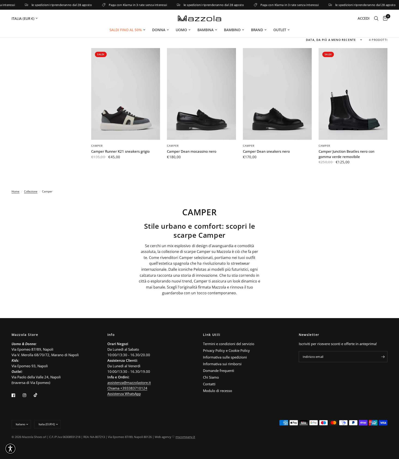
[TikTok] (39, 395)
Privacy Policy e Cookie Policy (226, 350)
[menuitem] (127, 30)
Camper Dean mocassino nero (191, 151)
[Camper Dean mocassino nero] (201, 94)
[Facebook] (17, 395)
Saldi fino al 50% (125, 29)
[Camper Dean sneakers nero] (277, 94)
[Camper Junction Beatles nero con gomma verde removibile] (353, 94)
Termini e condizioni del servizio (228, 343)
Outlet (279, 29)
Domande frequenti (218, 370)
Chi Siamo (211, 377)
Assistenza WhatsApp (124, 393)
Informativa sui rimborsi (222, 364)
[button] (10, 448)
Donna (158, 29)
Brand (257, 29)
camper (97, 145)
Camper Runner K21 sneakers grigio (120, 151)
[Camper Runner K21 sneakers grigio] (125, 94)
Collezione (30, 191)
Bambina (205, 29)
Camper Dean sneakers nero (266, 151)
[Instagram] (28, 395)
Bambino (232, 29)
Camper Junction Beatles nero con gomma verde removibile (346, 154)
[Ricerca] (376, 18)
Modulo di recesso (217, 390)
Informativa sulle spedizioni (225, 357)
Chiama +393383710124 (127, 388)
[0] (384, 18)
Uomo (181, 29)
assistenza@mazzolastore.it (129, 382)
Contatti (209, 384)
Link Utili (211, 334)
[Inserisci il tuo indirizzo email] (382, 356)
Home (15, 191)
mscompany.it (185, 437)
